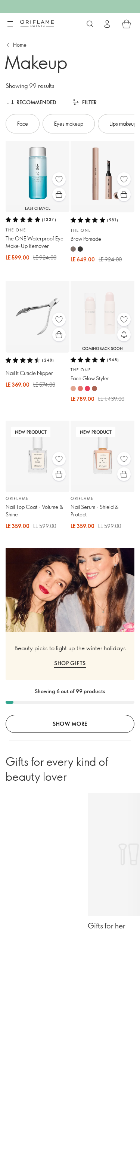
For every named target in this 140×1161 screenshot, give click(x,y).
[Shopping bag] (126, 24)
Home (20, 44)
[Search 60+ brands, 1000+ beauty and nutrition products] (90, 24)
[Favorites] (59, 179)
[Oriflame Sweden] (37, 23)
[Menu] (10, 24)
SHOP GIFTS (70, 663)
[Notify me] (124, 334)
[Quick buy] (59, 194)
